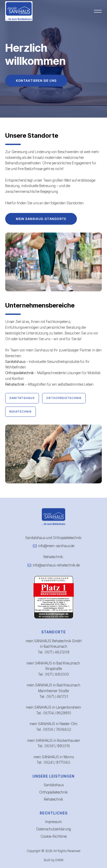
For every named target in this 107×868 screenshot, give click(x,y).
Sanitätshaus (54, 785)
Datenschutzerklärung (53, 829)
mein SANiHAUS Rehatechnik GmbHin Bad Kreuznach (54, 644)
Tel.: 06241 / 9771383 (53, 762)
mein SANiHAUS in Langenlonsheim (53, 707)
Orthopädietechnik (53, 792)
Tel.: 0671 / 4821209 (53, 652)
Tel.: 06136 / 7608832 (53, 729)
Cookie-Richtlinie (54, 836)
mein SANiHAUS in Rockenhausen (53, 740)
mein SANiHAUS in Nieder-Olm (53, 724)
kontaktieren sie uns (36, 81)
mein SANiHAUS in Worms (54, 757)
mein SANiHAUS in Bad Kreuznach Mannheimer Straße (53, 688)
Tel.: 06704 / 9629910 (53, 713)
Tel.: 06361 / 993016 (53, 746)
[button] (98, 11)
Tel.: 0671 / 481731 (53, 697)
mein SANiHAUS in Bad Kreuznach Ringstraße (53, 666)
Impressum (53, 822)
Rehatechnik (53, 799)
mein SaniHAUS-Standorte (41, 219)
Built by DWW (53, 860)
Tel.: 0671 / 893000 (53, 674)
